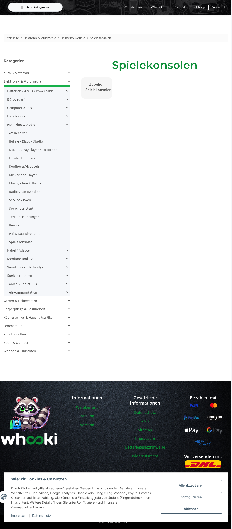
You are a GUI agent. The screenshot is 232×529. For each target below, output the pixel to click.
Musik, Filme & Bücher (26, 183)
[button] (37, 73)
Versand (218, 7)
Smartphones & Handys (25, 267)
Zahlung (199, 7)
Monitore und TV (20, 259)
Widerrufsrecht (145, 456)
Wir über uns (134, 7)
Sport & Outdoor (16, 342)
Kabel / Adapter (19, 250)
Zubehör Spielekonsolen (97, 87)
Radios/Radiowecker (24, 191)
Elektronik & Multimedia (22, 81)
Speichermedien (19, 275)
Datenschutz (41, 515)
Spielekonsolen (21, 242)
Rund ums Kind (15, 334)
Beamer (15, 225)
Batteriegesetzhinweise (145, 447)
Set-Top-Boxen (20, 200)
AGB (145, 421)
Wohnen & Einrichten (20, 351)
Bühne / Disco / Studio (26, 141)
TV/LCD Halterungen (24, 217)
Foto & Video (16, 116)
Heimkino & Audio (21, 124)
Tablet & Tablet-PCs (22, 284)
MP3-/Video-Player (23, 175)
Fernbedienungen (22, 158)
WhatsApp (159, 7)
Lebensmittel (13, 326)
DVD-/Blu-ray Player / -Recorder (33, 150)
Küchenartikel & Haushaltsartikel (28, 317)
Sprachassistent (21, 208)
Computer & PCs (19, 108)
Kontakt (179, 7)
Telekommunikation (22, 292)
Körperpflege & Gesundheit (24, 309)
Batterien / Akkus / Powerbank (30, 91)
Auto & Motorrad (16, 73)
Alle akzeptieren (191, 485)
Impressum (19, 515)
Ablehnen (191, 509)
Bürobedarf (16, 99)
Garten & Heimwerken (20, 300)
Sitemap (145, 429)
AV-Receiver (18, 133)
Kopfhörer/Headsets (24, 166)
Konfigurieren (191, 497)
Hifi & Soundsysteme (24, 233)
